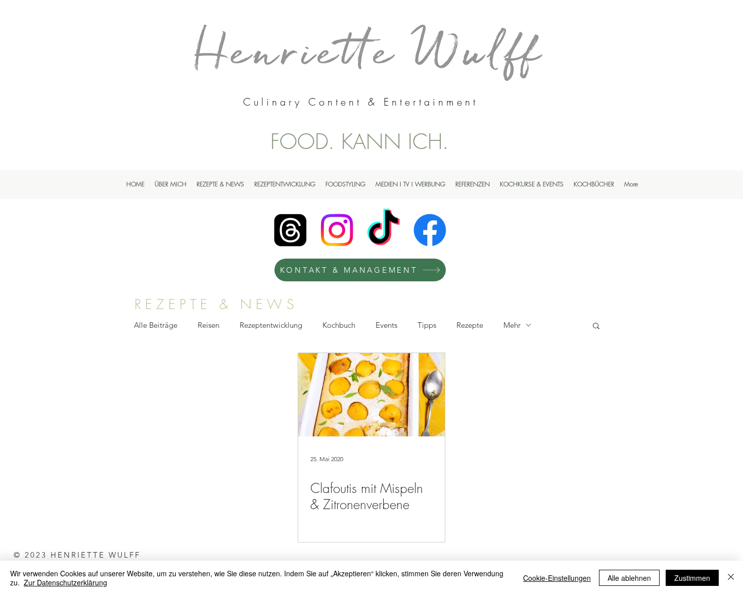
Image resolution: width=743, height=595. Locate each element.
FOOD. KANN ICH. (359, 141)
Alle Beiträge (155, 325)
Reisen (208, 325)
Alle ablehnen (629, 578)
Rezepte (469, 325)
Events (386, 325)
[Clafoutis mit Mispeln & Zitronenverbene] (371, 394)
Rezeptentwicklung (271, 325)
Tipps (426, 325)
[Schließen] (731, 578)
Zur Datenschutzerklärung (65, 582)
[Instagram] (336, 230)
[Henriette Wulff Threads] (290, 230)
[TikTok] (383, 230)
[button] (596, 326)
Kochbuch (338, 325)
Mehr (512, 325)
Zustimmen (692, 578)
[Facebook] (429, 230)
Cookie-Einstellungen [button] (557, 578)
